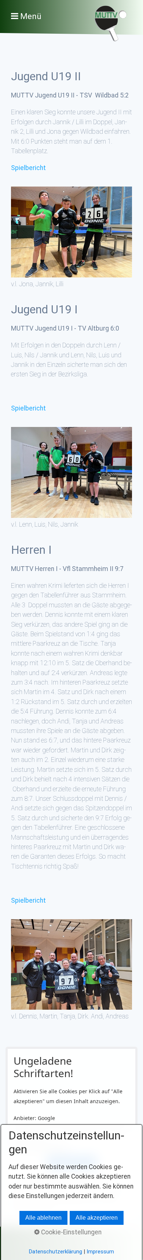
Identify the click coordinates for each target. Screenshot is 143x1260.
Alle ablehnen (43, 1218)
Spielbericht (28, 168)
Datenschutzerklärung (55, 1251)
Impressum (100, 1251)
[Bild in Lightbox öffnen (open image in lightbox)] (71, 232)
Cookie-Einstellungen (71, 1232)
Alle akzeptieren (97, 1218)
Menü (30, 16)
